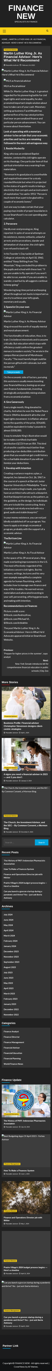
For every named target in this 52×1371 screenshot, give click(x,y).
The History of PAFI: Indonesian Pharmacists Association (24, 862)
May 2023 (8, 983)
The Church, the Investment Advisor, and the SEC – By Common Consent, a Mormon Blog (25, 825)
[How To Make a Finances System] (26, 1150)
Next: (27, 665)
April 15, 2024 (25, 1273)
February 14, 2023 (28, 65)
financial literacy (17, 385)
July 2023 (8, 972)
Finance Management (14, 1042)
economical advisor (21, 396)
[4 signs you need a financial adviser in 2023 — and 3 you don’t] (26, 754)
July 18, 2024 (25, 1127)
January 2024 (10, 946)
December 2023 (11, 951)
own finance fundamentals (17, 388)
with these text (33, 269)
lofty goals (33, 297)
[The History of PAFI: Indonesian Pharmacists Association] (26, 1101)
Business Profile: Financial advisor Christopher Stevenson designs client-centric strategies (23, 726)
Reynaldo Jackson (12, 65)
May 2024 (8, 925)
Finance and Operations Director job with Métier (23, 876)
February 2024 (10, 941)
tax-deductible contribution (30, 451)
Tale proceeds (13, 372)
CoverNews (19, 1366)
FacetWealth (31, 110)
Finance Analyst (11, 1031)
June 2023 (8, 978)
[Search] (47, 30)
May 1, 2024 (25, 1224)
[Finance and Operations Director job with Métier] (26, 1197)
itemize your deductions (16, 462)
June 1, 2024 (25, 1174)
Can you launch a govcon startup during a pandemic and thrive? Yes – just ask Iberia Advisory (23, 894)
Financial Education (13, 1053)
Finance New (26, 12)
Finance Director (12, 1037)
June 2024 (8, 920)
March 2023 (9, 993)
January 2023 (10, 1004)
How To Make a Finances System (19, 869)
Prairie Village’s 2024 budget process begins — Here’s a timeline (25, 884)
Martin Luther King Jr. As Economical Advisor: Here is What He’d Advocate (24, 632)
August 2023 (10, 967)
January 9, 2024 (26, 781)
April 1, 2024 (25, 732)
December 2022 (11, 1009)
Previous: (26, 653)
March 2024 (9, 935)
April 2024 (8, 930)
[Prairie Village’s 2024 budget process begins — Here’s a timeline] (26, 1247)
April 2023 (8, 988)
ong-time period (25, 290)
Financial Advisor (11, 49)
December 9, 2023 (27, 832)
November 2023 (11, 956)
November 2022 (11, 1014)
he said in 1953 (28, 193)
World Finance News (13, 1064)
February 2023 (10, 999)
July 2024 (8, 914)
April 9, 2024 (25, 1326)
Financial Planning (12, 1058)
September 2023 (11, 962)
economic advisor (13, 533)
